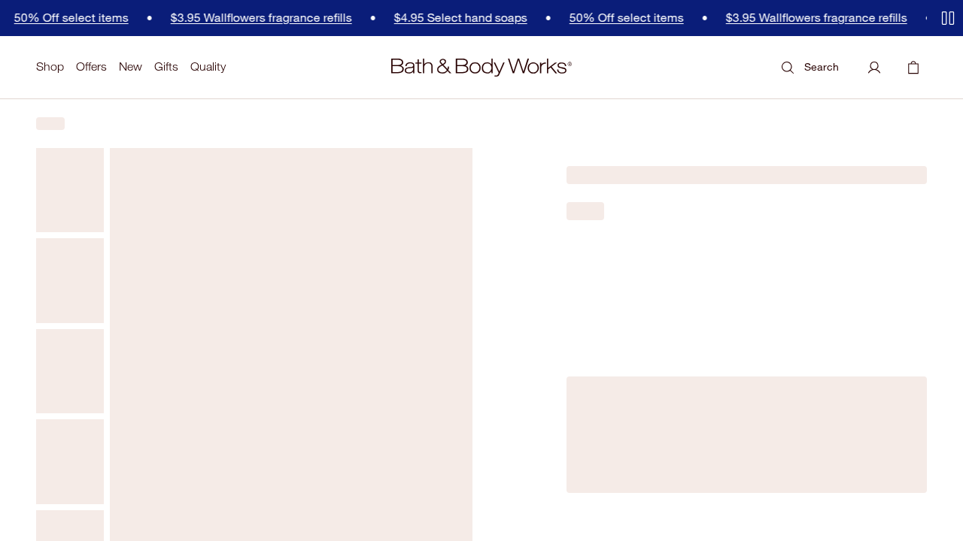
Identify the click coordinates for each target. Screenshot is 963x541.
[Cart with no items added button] (913, 67)
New (130, 66)
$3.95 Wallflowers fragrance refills (225, 18)
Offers (91, 66)
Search (821, 66)
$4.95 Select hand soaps (424, 18)
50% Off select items (590, 18)
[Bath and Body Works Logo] (481, 68)
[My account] (874, 67)
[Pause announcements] (948, 18)
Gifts (166, 66)
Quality (208, 66)
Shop (50, 66)
